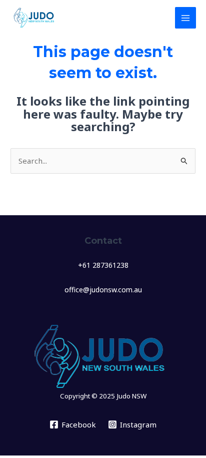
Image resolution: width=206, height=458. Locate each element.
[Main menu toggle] (185, 18)
